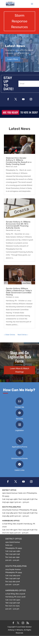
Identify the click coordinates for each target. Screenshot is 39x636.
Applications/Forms (19, 446)
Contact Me (19, 407)
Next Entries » (23, 335)
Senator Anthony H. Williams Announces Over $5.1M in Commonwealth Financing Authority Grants (18, 224)
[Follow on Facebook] (8, 99)
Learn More (12, 59)
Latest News (15, 46)
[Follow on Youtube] (23, 99)
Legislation (19, 430)
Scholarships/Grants (19, 458)
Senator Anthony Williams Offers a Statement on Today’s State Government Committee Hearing (19, 291)
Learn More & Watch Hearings (19, 370)
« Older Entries (9, 335)
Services (19, 418)
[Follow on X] (15, 99)
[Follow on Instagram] (31, 99)
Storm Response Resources (19, 21)
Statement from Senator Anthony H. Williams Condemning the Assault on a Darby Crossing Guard (18, 160)
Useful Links (19, 470)
